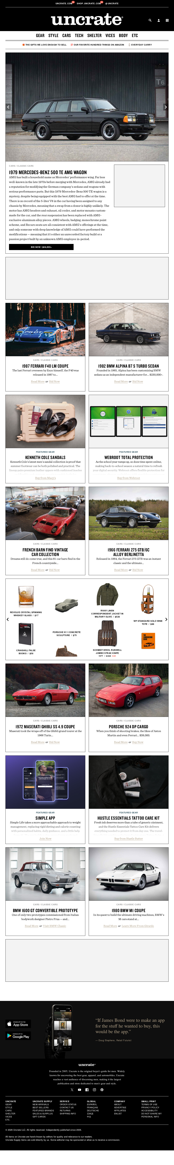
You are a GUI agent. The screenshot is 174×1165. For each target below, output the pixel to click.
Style (53, 35)
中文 (89, 1116)
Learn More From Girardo (138, 926)
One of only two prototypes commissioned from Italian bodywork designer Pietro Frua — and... (45, 917)
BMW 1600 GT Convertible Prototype (45, 910)
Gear (40, 35)
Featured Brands (43, 1110)
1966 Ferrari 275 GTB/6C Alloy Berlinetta (129, 552)
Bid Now (54, 381)
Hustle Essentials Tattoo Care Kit (129, 818)
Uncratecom (64, 3)
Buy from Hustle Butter (128, 838)
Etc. (7, 1119)
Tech (79, 35)
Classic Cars (25, 165)
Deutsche (93, 1110)
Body (123, 35)
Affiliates (120, 1110)
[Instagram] (94, 1089)
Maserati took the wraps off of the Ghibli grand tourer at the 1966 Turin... (45, 733)
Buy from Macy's (45, 478)
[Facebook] (87, 1089)
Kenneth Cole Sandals (45, 457)
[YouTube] (79, 1089)
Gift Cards (39, 1116)
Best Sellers (41, 1107)
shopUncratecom (89, 3)
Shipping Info (68, 1113)
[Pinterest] (102, 1089)
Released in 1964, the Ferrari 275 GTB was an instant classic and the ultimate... (128, 561)
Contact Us (67, 1107)
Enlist (118, 1113)
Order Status (68, 1104)
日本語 (90, 1113)
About (118, 1104)
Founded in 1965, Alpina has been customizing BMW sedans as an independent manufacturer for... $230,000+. (128, 372)
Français (92, 1107)
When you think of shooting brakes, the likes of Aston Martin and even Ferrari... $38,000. (128, 733)
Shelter (94, 35)
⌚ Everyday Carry (140, 44)
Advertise (120, 1107)
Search (150, 20)
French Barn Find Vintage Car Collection (45, 552)
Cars (66, 35)
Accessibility (149, 1110)
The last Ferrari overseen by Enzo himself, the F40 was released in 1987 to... (45, 372)
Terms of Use (149, 1104)
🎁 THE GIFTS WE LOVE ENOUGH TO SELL (44, 44)
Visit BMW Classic (54, 926)
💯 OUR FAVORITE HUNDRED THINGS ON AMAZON (97, 44)
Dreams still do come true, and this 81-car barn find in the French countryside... (45, 561)
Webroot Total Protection (129, 457)
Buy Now (137, 742)
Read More (38, 381)
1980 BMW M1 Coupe (129, 910)
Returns (65, 1110)
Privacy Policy (150, 1107)
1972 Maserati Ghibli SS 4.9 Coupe (45, 726)
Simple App (45, 818)
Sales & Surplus (43, 1113)
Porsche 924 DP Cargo (128, 726)
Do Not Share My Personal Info (151, 1115)
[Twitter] (72, 1089)
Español (92, 1104)
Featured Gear (45, 451)
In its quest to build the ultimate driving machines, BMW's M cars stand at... (128, 917)
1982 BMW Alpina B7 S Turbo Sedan (128, 366)
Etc (135, 35)
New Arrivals (41, 1104)
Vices (110, 35)
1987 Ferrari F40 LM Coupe (45, 366)
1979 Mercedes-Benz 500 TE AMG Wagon (48, 172)
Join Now (45, 838)
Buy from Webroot (128, 478)
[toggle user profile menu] (158, 21)
